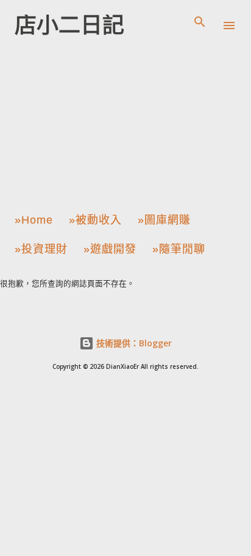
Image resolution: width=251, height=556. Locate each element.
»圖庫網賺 (164, 220)
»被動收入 (95, 220)
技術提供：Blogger (133, 343)
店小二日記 (69, 25)
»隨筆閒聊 (178, 249)
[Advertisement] (100, 121)
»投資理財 (41, 249)
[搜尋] (200, 22)
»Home (34, 220)
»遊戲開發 (109, 249)
